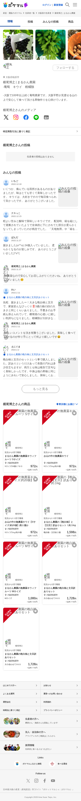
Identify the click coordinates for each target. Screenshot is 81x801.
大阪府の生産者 (44, 13)
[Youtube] (53, 781)
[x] (6, 117)
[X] (28, 781)
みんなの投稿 (51, 21)
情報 (10, 21)
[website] (46, 118)
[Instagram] (15, 118)
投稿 (30, 21)
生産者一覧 (30, 13)
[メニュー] (75, 5)
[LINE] (36, 118)
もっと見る (40, 388)
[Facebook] (26, 118)
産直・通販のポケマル (12, 13)
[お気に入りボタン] (35, 413)
